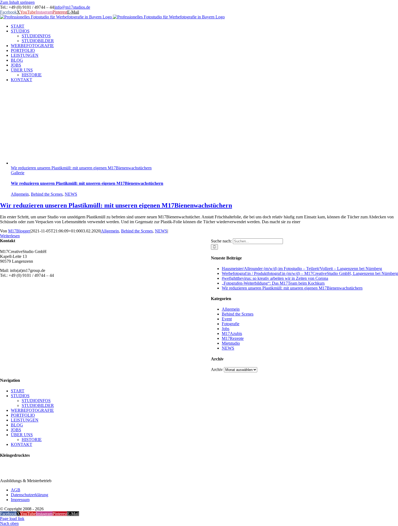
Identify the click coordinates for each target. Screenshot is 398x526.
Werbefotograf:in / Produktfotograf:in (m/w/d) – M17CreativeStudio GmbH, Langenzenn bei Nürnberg (310, 273)
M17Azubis (232, 333)
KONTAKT (21, 444)
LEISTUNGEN (24, 420)
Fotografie (230, 323)
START (17, 391)
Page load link (12, 518)
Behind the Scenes (47, 194)
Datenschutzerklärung (29, 494)
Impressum (20, 499)
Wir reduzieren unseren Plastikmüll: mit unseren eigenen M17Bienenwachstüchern (81, 168)
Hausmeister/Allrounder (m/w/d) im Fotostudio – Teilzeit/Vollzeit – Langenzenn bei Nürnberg (302, 268)
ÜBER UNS (22, 434)
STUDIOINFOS (36, 400)
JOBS (16, 430)
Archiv (217, 369)
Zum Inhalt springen (17, 2)
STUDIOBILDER (38, 405)
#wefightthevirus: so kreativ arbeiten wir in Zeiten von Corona (275, 278)
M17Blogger (19, 231)
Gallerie (17, 172)
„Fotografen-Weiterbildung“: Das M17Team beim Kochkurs (273, 283)
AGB (15, 490)
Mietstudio (231, 343)
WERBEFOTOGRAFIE (32, 410)
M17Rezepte (233, 338)
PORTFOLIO (23, 415)
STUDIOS (20, 395)
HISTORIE (32, 439)
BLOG (17, 425)
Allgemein (20, 194)
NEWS (71, 194)
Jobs (225, 328)
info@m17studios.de (72, 7)
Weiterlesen (10, 236)
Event (227, 319)
